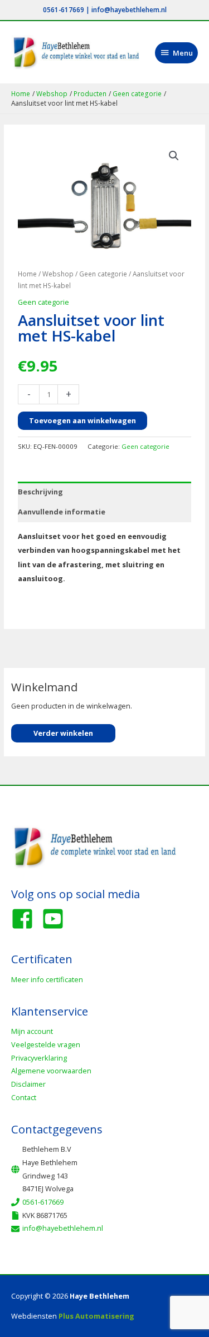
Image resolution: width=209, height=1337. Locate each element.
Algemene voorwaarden (51, 1071)
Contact (23, 1097)
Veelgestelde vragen (45, 1044)
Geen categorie (103, 273)
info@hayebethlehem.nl (129, 9)
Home (27, 273)
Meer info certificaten (47, 979)
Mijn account (32, 1031)
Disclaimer (28, 1084)
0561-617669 (63, 9)
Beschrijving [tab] (40, 492)
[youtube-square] (56, 919)
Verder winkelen (63, 733)
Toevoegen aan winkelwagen (82, 420)
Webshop (58, 273)
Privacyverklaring (39, 1058)
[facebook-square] (25, 919)
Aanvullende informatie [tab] (61, 512)
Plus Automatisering (96, 1316)
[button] (174, 156)
